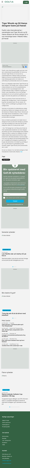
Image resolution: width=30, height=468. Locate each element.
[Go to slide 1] (12, 266)
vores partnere (21, 184)
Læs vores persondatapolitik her (15, 204)
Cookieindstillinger (6, 463)
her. (21, 151)
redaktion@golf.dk (6, 460)
